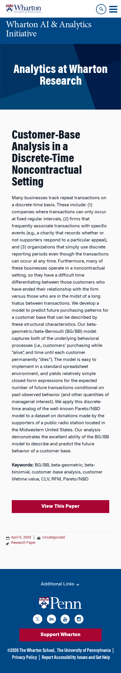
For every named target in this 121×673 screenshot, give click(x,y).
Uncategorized (53, 537)
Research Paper (23, 543)
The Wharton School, (37, 650)
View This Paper (60, 506)
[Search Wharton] (101, 9)
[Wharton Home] (23, 8)
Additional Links (58, 584)
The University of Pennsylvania (84, 650)
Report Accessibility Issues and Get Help (76, 657)
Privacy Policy (24, 657)
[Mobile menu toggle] (113, 9)
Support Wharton (60, 635)
